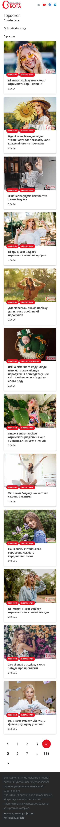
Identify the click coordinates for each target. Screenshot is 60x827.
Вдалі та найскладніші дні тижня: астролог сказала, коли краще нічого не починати (29, 140)
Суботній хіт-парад (15, 28)
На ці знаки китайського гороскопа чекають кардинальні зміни (24, 553)
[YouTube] (44, 4)
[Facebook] (49, 4)
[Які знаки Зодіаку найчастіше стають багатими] (30, 470)
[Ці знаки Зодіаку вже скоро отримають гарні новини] (30, 57)
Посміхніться (11, 20)
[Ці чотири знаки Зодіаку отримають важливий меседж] (30, 586)
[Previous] (8, 744)
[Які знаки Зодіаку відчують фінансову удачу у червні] (30, 698)
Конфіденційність (14, 817)
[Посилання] (11, 5)
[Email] (38, 4)
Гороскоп (9, 36)
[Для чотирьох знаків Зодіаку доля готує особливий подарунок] (30, 285)
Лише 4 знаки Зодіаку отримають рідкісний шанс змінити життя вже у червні (27, 437)
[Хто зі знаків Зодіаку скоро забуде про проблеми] (30, 642)
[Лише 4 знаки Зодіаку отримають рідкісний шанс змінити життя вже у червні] (30, 411)
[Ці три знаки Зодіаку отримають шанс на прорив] (30, 229)
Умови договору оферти (18, 813)
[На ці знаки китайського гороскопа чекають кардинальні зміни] (30, 526)
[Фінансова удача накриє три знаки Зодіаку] (30, 173)
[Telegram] (55, 4)
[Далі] (8, 763)
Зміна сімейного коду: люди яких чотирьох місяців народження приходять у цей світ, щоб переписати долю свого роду (28, 374)
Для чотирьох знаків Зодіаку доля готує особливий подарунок (28, 311)
